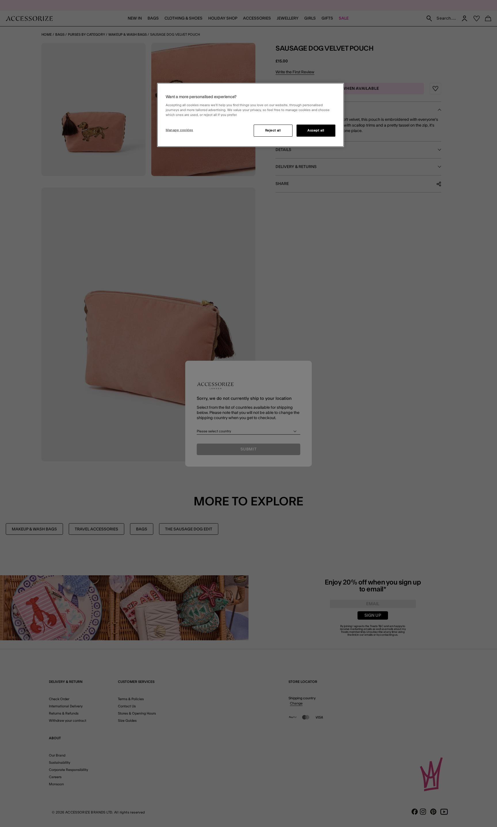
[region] (250, 115)
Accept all (315, 130)
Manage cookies (179, 130)
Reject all (273, 130)
